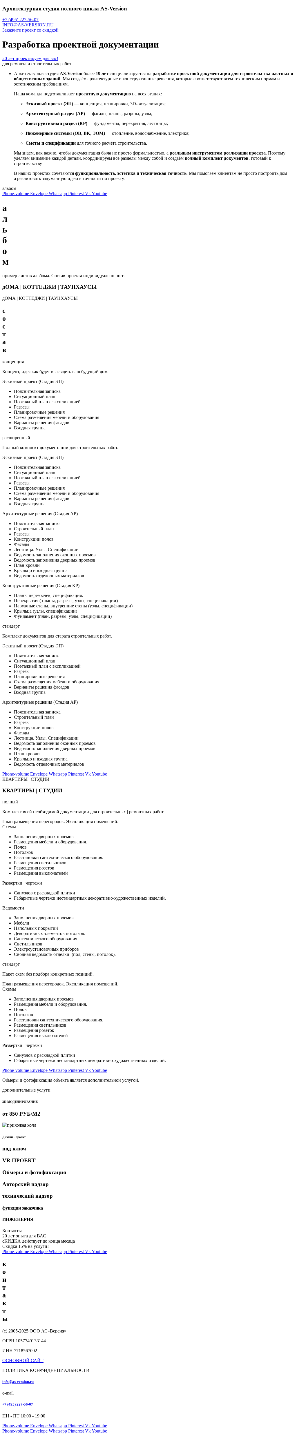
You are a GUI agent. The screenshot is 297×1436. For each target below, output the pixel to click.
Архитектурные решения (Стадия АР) (40, 513)
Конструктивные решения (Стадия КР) (40, 585)
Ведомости (13, 907)
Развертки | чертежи (22, 883)
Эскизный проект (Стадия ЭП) (33, 381)
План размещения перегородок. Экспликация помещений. (60, 821)
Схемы (9, 826)
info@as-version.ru (18, 1381)
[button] (148, 381)
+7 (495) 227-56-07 (17, 1404)
